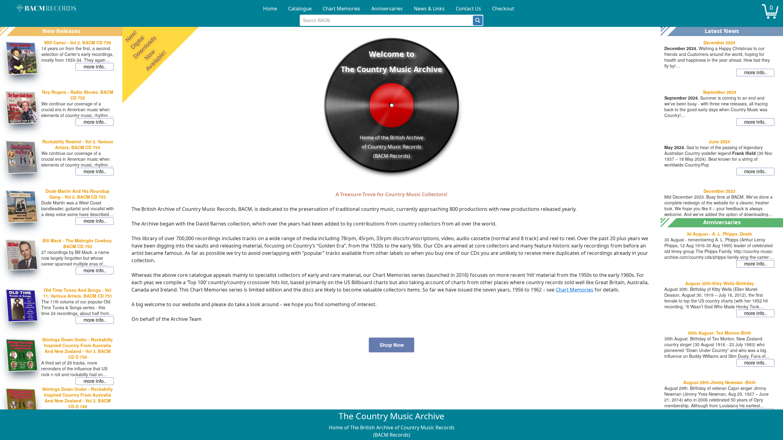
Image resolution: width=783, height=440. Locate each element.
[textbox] (386, 20)
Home (270, 8)
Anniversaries (387, 8)
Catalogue (300, 8)
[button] (478, 20)
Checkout (503, 8)
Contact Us (468, 8)
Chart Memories (341, 8)
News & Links (429, 8)
